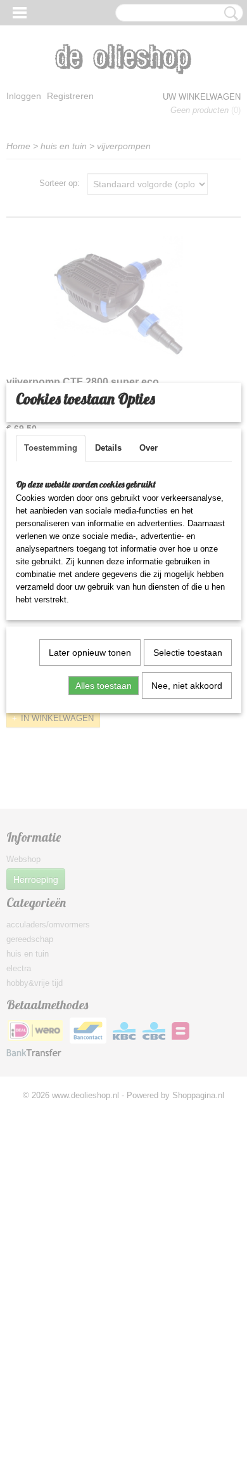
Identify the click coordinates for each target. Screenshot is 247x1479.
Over (148, 448)
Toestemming (50, 448)
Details (108, 448)
